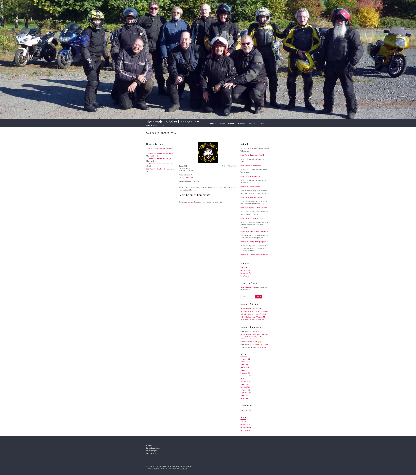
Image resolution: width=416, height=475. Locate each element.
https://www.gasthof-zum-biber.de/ (253, 208)
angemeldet (190, 202)
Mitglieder (241, 123)
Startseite (212, 123)
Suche (259, 296)
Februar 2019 (245, 387)
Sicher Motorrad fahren (248, 287)
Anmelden (244, 267)
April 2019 (244, 384)
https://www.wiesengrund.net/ (251, 218)
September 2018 (246, 393)
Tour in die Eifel (253, 331)
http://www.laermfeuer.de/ (250, 187)
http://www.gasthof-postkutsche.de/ (254, 255)
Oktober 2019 (245, 381)
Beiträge (222, 123)
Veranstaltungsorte (152, 453)
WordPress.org (245, 276)
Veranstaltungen (151, 451)
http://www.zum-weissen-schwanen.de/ (255, 231)
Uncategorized (245, 410)
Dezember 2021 (245, 373)
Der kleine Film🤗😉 (254, 342)
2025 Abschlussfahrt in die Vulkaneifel (159, 154)
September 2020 (246, 376)
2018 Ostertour (260, 347)
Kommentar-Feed (246, 273)
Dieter (242, 342)
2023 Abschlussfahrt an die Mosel (158, 169)
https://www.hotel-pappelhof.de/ (252, 155)
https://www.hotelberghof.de (251, 197)
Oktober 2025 (245, 359)
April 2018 (244, 396)
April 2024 (244, 365)
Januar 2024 (244, 367)
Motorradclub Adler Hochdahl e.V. (173, 121)
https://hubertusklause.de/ (250, 176)
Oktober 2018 (245, 390)
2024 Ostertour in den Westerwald (158, 164)
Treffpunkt (252, 123)
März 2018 (244, 398)
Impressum (149, 445)
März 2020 (244, 379)
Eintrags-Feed (245, 270)
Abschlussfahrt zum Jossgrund (258, 344)
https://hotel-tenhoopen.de (250, 166)
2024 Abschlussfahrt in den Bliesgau (159, 159)
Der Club (231, 123)
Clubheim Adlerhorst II (187, 177)
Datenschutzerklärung (153, 448)
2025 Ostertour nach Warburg (156, 149)
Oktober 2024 (245, 362)
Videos (262, 123)
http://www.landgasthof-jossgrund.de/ (254, 242)
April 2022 (244, 370)
